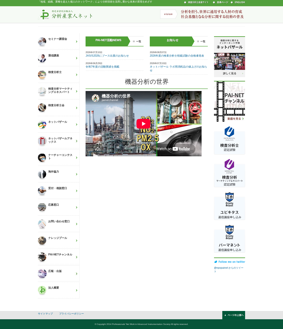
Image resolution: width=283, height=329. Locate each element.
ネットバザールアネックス (60, 140)
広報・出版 (55, 271)
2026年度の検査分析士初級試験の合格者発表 (177, 55)
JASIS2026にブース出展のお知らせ (107, 55)
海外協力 (53, 171)
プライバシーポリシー (71, 313)
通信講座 (53, 55)
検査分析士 (55, 72)
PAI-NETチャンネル (60, 254)
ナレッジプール (57, 237)
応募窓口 (53, 204)
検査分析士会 (56, 105)
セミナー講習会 (57, 38)
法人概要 (53, 287)
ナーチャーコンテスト (60, 156)
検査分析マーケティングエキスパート (60, 90)
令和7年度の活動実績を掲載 (102, 66)
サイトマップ (45, 313)
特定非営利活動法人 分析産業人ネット (65, 14)
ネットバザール (57, 121)
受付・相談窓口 (57, 188)
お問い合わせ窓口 (59, 221)
